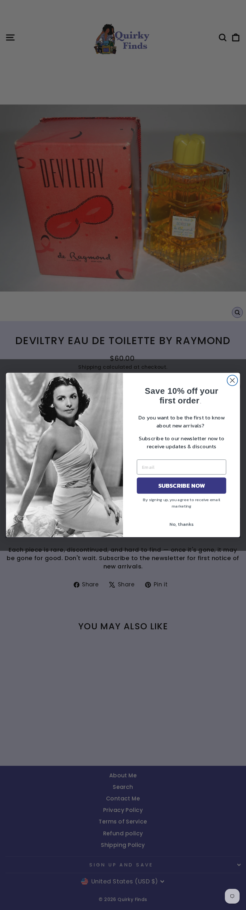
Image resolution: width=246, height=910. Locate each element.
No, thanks (181, 523)
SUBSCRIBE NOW (181, 485)
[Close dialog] (232, 380)
